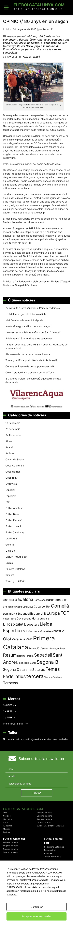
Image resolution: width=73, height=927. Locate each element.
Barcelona (40, 599)
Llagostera (31, 624)
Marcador (7, 819)
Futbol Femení (13, 520)
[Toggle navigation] (6, 7)
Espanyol (23, 613)
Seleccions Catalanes (54, 847)
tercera (35, 676)
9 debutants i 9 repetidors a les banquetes (29, 338)
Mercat (6, 829)
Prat (29, 639)
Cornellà (60, 606)
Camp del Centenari (26, 285)
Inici (5, 812)
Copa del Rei (12, 471)
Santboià (24, 662)
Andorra (8, 599)
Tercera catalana (44, 819)
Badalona (8, 285)
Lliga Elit (10, 550)
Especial (10, 489)
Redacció (48, 29)
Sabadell (43, 655)
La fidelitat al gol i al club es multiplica (26, 314)
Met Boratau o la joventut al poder (24, 320)
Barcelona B (54, 600)
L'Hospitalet (13, 624)
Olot (7, 638)
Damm (7, 613)
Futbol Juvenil (13, 526)
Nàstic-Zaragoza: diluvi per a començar (27, 326)
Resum (10, 655)
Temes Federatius (52, 856)
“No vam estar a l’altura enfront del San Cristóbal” (33, 332)
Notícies (7, 816)
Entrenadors (50, 850)
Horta (35, 618)
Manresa (33, 631)
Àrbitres (9, 453)
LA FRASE (11, 538)
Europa (53, 613)
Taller (5, 822)
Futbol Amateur (14, 508)
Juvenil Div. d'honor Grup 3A (50, 826)
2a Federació (22, 281)
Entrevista (11, 483)
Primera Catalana (15, 568)
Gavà (20, 618)
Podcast (7, 832)
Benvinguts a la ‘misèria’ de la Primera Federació (32, 308)
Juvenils (44, 618)
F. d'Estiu (7, 826)
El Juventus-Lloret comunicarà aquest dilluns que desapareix (33, 380)
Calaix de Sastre (40, 281)
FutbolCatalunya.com (39, 4)
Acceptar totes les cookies (36, 916)
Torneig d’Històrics (15, 581)
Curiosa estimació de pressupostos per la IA (30, 366)
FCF (7, 502)
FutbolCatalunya (14, 532)
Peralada (18, 639)
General (9, 544)
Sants (33, 662)
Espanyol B (38, 613)
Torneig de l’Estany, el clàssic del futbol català (31, 360)
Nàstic (58, 631)
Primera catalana (44, 812)
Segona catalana (44, 816)
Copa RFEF (11, 477)
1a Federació (12, 422)
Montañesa (46, 631)
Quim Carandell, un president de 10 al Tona (29, 372)
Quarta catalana (44, 822)
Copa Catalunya (14, 465)
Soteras (38, 670)
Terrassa (10, 683)
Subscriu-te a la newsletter (41, 759)
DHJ (14, 613)
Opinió (9, 562)
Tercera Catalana (53, 677)
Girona (27, 618)
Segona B (47, 662)
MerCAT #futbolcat (16, 556)
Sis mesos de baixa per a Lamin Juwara (27, 354)
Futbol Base (12, 514)
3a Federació (12, 435)
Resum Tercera (25, 655)
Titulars (55, 281)
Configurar (37, 906)
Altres (8, 441)
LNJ (24, 631)
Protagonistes (57, 648)
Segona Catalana (17, 669)
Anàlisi (9, 447)
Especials (10, 495)
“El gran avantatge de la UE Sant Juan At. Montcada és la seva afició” (36, 346)
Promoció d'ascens (39, 648)
